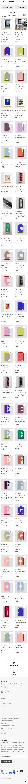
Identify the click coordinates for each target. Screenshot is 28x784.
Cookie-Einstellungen (7, 728)
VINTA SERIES (8, 778)
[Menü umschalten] (1, 1)
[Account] (23, 1)
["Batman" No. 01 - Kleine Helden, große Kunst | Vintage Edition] (7, 203)
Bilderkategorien (7, 7)
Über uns (3, 701)
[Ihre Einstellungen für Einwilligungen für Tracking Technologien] (25, 781)
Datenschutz (4, 715)
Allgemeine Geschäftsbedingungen (11, 718)
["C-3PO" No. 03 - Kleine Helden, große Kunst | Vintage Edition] (21, 281)
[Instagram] (5, 692)
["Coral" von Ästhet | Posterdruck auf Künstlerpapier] (7, 306)
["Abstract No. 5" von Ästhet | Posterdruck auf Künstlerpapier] (21, 102)
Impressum (4, 713)
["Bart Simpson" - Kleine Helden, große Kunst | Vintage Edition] (21, 178)
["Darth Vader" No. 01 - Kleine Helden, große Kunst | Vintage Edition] (21, 382)
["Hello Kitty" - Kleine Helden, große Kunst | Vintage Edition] (7, 612)
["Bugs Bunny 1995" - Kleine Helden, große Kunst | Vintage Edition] (21, 203)
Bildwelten (21, 7)
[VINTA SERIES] (14, 1)
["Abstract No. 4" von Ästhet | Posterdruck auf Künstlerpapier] (7, 102)
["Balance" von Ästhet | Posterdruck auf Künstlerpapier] (7, 178)
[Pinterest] (8, 692)
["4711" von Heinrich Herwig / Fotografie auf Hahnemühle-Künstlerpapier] (7, 24)
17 (12, 658)
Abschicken (6, 761)
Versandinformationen (7, 725)
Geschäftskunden (6, 703)
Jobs (2, 730)
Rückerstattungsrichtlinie (8, 720)
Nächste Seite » (19, 658)
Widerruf (3, 723)
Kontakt (3, 698)
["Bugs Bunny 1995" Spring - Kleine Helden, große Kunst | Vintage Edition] (7, 228)
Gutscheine (4, 706)
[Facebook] (2, 692)
